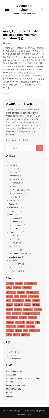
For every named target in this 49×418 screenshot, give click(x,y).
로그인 (11, 348)
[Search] (39, 148)
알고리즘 (30, 326)
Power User (13, 229)
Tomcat (12, 26)
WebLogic (16, 271)
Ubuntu (30, 322)
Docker (12, 204)
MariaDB (15, 179)
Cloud (11, 165)
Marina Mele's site (13, 389)
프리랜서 (25, 335)
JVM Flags (33, 296)
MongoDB (16, 183)
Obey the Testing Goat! (15, 385)
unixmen (9, 396)
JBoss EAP (16, 264)
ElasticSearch (14, 207)
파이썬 (16, 335)
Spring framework (19, 253)
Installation (16, 225)
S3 (8, 313)
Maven (15, 243)
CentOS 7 (27, 288)
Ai (9, 162)
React (14, 246)
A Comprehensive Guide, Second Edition (22, 378)
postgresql (28, 309)
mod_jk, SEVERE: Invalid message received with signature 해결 (21, 34)
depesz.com (11, 375)
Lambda (36, 301)
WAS (11, 260)
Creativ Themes (25, 414)
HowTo (15, 222)
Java (14, 239)
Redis (14, 197)
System (23, 318)
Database (13, 176)
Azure (14, 172)
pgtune (9, 392)
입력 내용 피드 (14, 352)
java (16, 296)
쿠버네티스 (34, 331)
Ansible (10, 283)
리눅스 (21, 326)
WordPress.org (15, 359)
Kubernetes (13, 211)
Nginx (9, 309)
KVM (28, 301)
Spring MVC (12, 318)
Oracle (18, 309)
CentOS (17, 288)
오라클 (10, 331)
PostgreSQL (17, 193)
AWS (14, 169)
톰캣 (9, 335)
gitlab (9, 296)
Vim (37, 322)
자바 (25, 331)
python (38, 309)
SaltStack (16, 313)
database (11, 292)
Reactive (16, 250)
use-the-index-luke (14, 371)
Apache (15, 218)
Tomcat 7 (20, 322)
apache (19, 283)
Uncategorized (15, 257)
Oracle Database (19, 190)
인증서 (18, 331)
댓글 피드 (12, 355)
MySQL (15, 186)
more (7, 93)
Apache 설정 (30, 283)
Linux (11, 214)
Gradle (15, 236)
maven (27, 305)
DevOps (12, 200)
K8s (8, 301)
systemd (32, 318)
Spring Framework (31, 313)
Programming (14, 232)
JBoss (23, 296)
